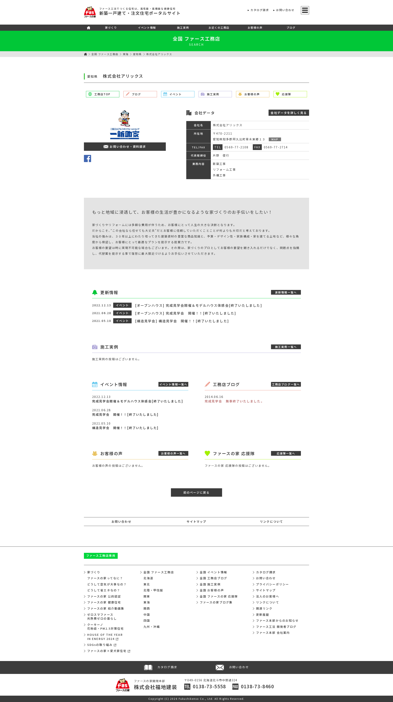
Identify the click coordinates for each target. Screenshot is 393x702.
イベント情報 (147, 28)
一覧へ (286, 292)
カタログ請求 (260, 10)
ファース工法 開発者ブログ (276, 627)
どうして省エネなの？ (103, 590)
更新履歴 (262, 614)
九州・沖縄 (151, 627)
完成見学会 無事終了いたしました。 (234, 401)
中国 (146, 614)
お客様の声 (255, 28)
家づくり (111, 28)
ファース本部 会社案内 (273, 632)
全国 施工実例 (210, 584)
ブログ (291, 28)
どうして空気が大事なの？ (107, 584)
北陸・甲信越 (153, 590)
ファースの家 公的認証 (104, 596)
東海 (126, 54)
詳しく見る (289, 113)
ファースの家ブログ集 (216, 602)
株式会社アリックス (159, 54)
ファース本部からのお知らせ (277, 620)
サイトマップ (197, 521)
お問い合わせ (285, 10)
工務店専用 (101, 555)
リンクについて (271, 521)
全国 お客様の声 (212, 590)
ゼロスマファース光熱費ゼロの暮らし (102, 616)
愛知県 (137, 54)
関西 (146, 608)
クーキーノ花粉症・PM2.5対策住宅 (105, 626)
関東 (146, 596)
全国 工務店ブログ (213, 578)
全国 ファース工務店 (104, 54)
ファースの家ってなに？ (105, 578)
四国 (146, 620)
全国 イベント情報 (213, 572)
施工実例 (183, 28)
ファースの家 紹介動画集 (105, 608)
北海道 (148, 578)
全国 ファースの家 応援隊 (219, 596)
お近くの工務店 (219, 28)
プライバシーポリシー (272, 584)
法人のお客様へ (267, 596)
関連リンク (264, 608)
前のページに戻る (196, 492)
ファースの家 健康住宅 (104, 602)
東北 (146, 584)
